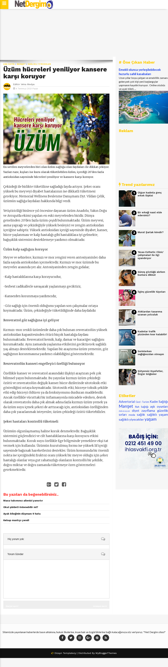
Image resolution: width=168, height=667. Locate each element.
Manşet (21, 64)
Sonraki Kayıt (100, 606)
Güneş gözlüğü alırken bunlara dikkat (151, 273)
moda (132, 414)
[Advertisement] (84, 34)
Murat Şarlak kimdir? (151, 232)
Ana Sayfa (9, 64)
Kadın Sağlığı (159, 401)
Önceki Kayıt (12, 606)
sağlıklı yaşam (157, 414)
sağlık (141, 414)
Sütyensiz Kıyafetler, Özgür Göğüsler (150, 373)
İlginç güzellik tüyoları (151, 291)
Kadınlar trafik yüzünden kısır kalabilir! (152, 333)
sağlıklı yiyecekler (39, 64)
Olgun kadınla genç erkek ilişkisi (150, 194)
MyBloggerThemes (106, 653)
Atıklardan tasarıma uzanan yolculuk (150, 313)
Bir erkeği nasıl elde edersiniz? (150, 214)
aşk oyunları (159, 406)
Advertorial (127, 401)
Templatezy (69, 653)
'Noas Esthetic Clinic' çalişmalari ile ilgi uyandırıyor (151, 255)
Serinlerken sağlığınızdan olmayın (151, 353)
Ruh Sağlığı (141, 406)
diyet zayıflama (143, 410)
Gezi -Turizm (142, 401)
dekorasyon (124, 411)
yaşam (151, 419)
